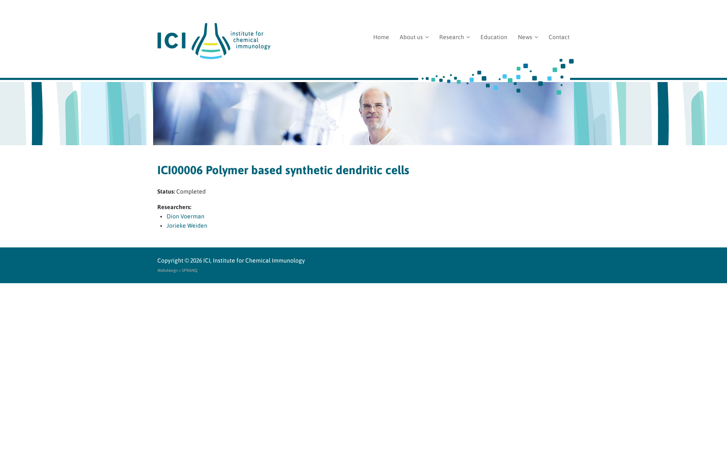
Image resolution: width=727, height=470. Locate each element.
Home (381, 37)
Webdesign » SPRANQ (177, 270)
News (525, 37)
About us (411, 37)
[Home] (363, 41)
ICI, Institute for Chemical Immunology (254, 260)
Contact (559, 37)
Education (493, 37)
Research (451, 37)
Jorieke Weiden (187, 225)
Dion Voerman (185, 216)
